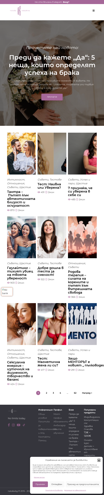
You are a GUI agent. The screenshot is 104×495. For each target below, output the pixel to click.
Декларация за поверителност (75, 490)
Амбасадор (60, 425)
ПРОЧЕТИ (52, 97)
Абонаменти (61, 421)
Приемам (40, 484)
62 (75, 393)
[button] (99, 460)
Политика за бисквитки (54, 490)
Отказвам (56, 484)
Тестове (55, 179)
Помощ (42, 440)
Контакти (44, 437)
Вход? (68, 2)
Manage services (39, 477)
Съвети (12, 187)
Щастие (25, 187)
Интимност (15, 179)
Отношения (15, 183)
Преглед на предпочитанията (83, 484)
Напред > (87, 393)
